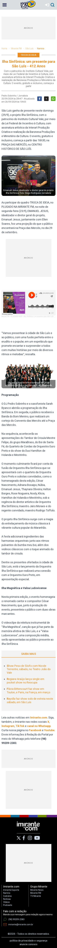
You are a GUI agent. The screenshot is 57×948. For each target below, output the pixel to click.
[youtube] (37, 838)
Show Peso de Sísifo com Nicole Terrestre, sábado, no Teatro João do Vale (28, 669)
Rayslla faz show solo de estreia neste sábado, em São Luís (30, 700)
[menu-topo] (5, 5)
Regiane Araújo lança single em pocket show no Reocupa (25, 680)
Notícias (7, 899)
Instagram (8, 726)
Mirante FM (16, 48)
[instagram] (30, 838)
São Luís (29, 48)
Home (4, 48)
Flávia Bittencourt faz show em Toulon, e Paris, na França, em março (28, 690)
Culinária (7, 896)
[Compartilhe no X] (46, 98)
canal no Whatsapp (39, 726)
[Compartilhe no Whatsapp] (53, 98)
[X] (19, 838)
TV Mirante (35, 896)
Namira (40, 48)
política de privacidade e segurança (28, 940)
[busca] (52, 5)
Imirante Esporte (11, 890)
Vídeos (6, 902)
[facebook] (24, 838)
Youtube (49, 730)
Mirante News (36, 890)
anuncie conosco (28, 944)
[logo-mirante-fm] (28, 5)
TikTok (20, 726)
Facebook (35, 730)
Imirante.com (38, 717)
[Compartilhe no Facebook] (39, 98)
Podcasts (7, 905)
